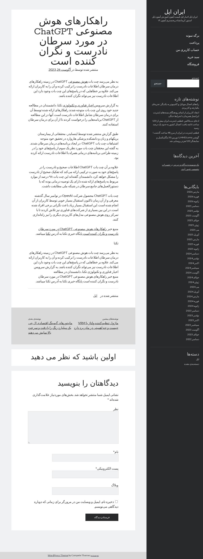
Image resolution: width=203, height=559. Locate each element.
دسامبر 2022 (192, 339)
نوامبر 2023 (193, 315)
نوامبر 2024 (193, 258)
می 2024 (194, 286)
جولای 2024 (193, 277)
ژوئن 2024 (193, 282)
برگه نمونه (192, 35)
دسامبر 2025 (192, 205)
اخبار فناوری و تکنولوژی (78, 105)
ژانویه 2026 (193, 201)
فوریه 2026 (193, 196)
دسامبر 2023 (192, 310)
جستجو (195, 77)
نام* (115, 452)
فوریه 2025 (193, 244)
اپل (197, 359)
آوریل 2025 (193, 234)
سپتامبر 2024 (192, 267)
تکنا (48, 233)
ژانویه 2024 (193, 305)
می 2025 (194, 229)
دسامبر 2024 (192, 253)
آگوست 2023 (192, 329)
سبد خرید (193, 57)
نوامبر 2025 (193, 210)
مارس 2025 (193, 239)
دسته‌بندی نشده (191, 363)
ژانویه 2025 (193, 248)
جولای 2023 (193, 334)
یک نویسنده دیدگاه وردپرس (186, 164)
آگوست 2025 (192, 215)
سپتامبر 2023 (192, 324)
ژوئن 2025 (193, 225)
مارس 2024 (193, 296)
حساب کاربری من (187, 50)
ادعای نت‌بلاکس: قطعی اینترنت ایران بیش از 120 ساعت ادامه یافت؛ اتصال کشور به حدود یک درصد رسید (175, 124)
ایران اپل (174, 12)
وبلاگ (114, 485)
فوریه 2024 (193, 301)
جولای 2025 (193, 220)
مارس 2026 (193, 191)
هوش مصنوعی (78, 81)
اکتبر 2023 (193, 320)
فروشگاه (193, 64)
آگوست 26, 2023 (60, 69)
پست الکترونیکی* (107, 468)
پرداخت (194, 42)
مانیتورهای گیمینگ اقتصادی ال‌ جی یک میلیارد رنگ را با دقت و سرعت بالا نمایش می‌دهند (50, 327)
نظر (115, 409)
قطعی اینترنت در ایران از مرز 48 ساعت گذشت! (176, 132)
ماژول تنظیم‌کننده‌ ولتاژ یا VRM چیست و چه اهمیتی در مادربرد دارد (96, 325)
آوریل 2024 (193, 291)
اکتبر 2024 (193, 263)
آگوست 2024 (192, 272)
